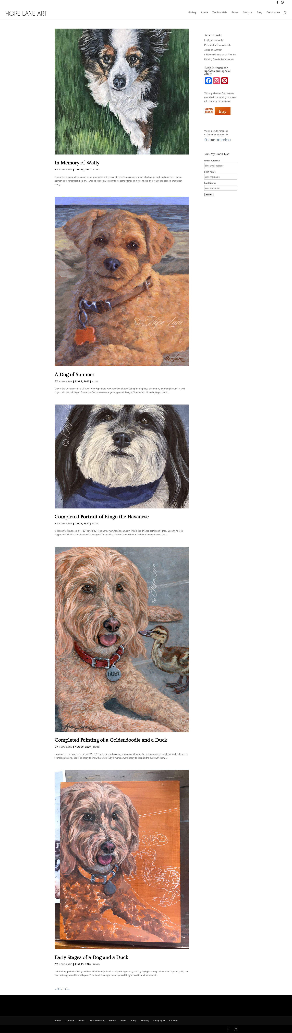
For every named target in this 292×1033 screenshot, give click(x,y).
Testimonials (219, 12)
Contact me (273, 12)
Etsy (224, 93)
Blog (259, 12)
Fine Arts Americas (218, 131)
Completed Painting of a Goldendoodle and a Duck (111, 740)
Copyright (159, 1020)
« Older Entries (62, 989)
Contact (173, 1020)
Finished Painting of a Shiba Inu (220, 54)
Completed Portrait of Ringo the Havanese (102, 517)
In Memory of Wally (77, 163)
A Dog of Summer (74, 374)
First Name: (210, 172)
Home (58, 1020)
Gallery (192, 12)
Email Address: (212, 160)
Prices (235, 12)
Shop (246, 12)
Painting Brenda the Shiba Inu (219, 59)
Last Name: (210, 183)
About (204, 12)
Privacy (145, 1020)
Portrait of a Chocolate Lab (217, 45)
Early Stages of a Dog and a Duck (91, 957)
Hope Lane (65, 170)
